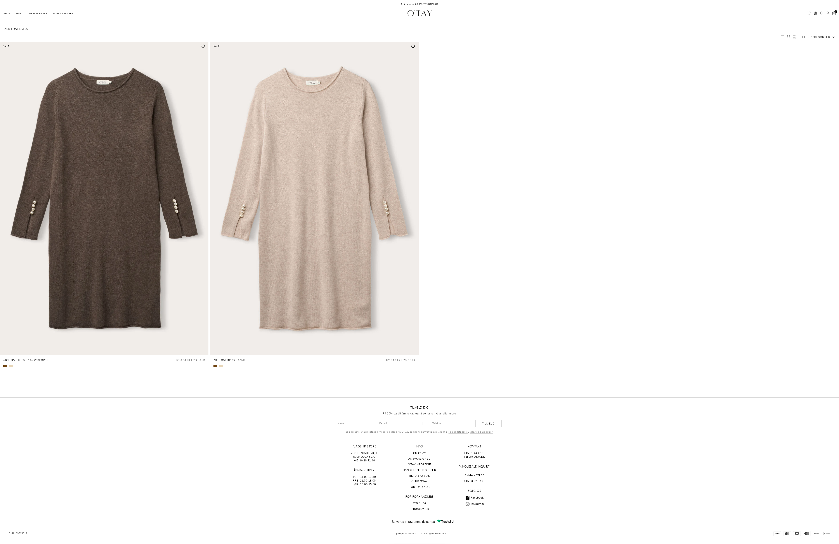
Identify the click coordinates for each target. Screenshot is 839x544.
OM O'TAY (419, 453)
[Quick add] (5, 350)
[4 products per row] (788, 37)
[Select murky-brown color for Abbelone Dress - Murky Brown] (5, 366)
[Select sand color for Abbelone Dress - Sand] (11, 366)
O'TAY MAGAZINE (419, 464)
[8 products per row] (794, 37)
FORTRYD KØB (419, 487)
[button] (6, 13)
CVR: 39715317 (18, 533)
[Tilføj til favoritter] (203, 46)
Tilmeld (488, 423)
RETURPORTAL (419, 475)
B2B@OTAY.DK (419, 509)
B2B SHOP (420, 503)
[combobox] (424, 423)
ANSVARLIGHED (419, 458)
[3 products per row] (782, 37)
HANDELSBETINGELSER (419, 470)
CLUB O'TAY (419, 481)
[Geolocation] (815, 13)
